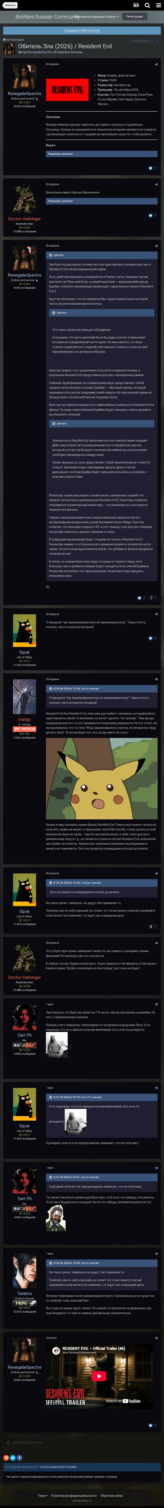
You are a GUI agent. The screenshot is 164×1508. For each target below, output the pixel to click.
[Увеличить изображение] (67, 89)
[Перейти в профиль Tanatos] (24, 1271)
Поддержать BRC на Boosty (82, 30)
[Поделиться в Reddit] (6, 1458)
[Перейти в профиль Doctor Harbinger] (24, 199)
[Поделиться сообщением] (156, 64)
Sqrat (24, 652)
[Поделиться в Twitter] (13, 1458)
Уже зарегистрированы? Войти (95, 16)
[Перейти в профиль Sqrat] (24, 630)
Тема (42, 1495)
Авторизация (15, 39)
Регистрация (135, 16)
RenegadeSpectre (40, 52)
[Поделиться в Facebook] (19, 1458)
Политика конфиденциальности (74, 1495)
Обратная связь (111, 1495)
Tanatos (24, 1293)
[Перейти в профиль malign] (24, 696)
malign (86, 882)
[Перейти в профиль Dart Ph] (24, 1017)
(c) (48, 586)
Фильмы (76, 52)
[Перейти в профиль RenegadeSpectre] (9, 49)
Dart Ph (25, 1035)
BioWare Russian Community (48, 17)
